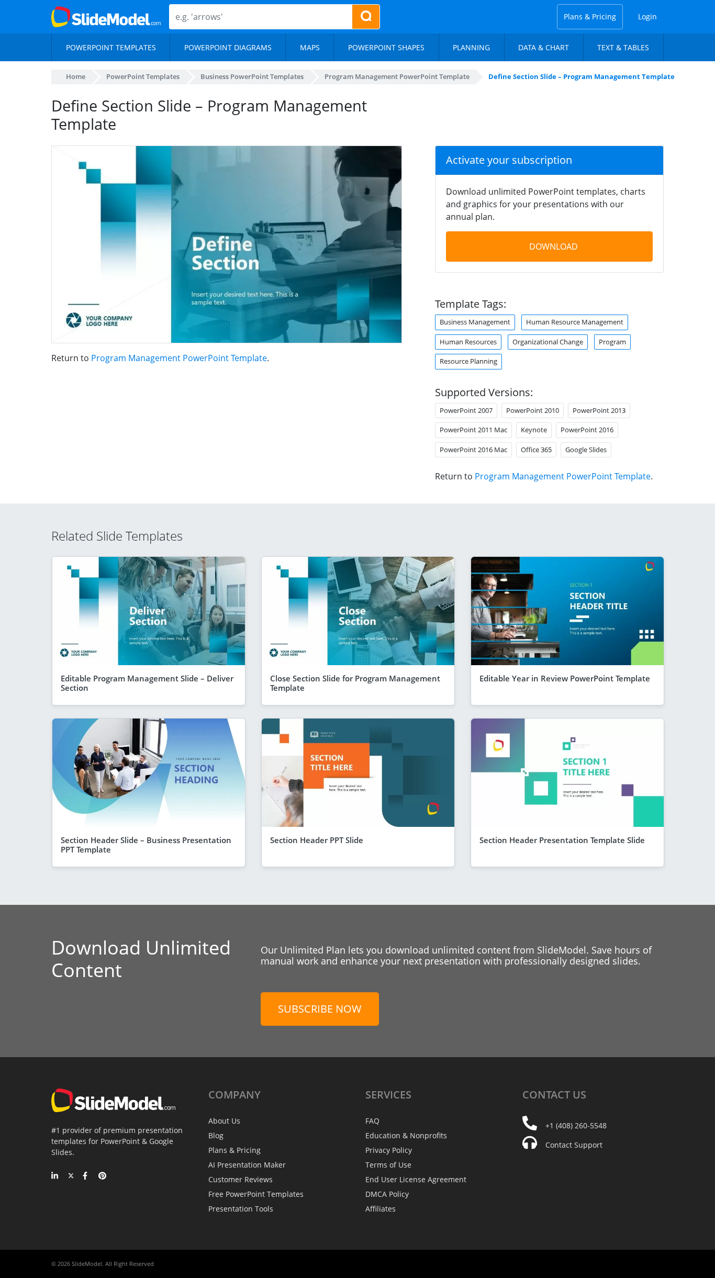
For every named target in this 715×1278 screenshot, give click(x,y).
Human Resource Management (574, 322)
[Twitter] (71, 1176)
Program (612, 341)
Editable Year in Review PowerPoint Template (564, 678)
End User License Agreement (415, 1179)
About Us (224, 1121)
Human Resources (468, 341)
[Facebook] (87, 1176)
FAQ (372, 1121)
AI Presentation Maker (247, 1165)
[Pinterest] (102, 1176)
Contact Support (573, 1145)
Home (75, 76)
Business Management (475, 322)
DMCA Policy (387, 1194)
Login (647, 16)
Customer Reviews (240, 1179)
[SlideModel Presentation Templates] (106, 16)
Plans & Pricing (590, 16)
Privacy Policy (388, 1150)
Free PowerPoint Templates (256, 1194)
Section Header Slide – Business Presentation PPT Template (146, 845)
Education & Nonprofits (406, 1135)
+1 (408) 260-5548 (576, 1125)
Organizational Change (547, 341)
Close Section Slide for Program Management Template (355, 683)
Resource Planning (468, 361)
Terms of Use (388, 1165)
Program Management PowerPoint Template (179, 358)
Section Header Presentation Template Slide (562, 840)
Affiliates (380, 1209)
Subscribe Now (320, 1009)
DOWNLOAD (553, 246)
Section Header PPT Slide (316, 840)
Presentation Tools (240, 1209)
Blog (216, 1135)
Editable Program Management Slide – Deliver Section (147, 683)
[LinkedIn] (55, 1176)
